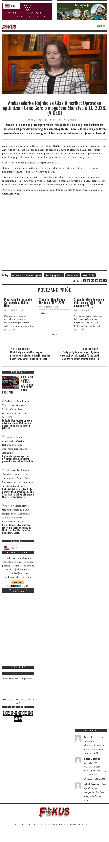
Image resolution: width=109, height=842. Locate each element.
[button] (27, 11)
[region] (27, 11)
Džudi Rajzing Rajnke (54, 275)
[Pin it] (97, 281)
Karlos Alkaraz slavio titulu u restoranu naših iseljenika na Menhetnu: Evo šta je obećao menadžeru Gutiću (16, 528)
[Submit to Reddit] (101, 281)
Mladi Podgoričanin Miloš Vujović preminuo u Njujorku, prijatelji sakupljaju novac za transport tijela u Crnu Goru (30, 355)
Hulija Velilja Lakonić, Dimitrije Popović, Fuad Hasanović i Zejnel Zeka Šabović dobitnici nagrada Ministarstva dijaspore (18, 493)
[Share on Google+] (93, 281)
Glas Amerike (72, 275)
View (96, 752)
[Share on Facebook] (84, 281)
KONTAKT (57, 824)
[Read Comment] (78, 739)
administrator (54, 120)
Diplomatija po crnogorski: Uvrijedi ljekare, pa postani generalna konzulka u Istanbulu (17, 458)
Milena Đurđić (88, 275)
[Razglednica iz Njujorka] (18, 678)
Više (13, 329)
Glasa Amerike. (11, 194)
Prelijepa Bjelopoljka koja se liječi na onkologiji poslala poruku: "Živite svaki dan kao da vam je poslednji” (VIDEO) (79, 355)
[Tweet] (88, 281)
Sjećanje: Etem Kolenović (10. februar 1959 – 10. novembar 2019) (89, 302)
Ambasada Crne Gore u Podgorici (26, 275)
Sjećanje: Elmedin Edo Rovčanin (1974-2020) (52, 301)
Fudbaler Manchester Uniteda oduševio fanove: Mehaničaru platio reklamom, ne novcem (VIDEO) (17, 424)
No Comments (73, 120)
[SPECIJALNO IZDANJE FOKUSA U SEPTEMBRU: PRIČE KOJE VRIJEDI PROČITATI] (10, 383)
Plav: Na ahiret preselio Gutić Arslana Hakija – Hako (18, 302)
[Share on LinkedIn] (105, 281)
